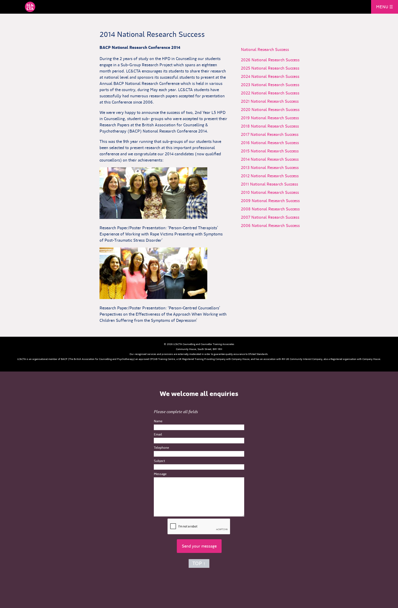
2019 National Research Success (273, 118)
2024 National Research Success (273, 76)
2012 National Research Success (273, 176)
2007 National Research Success (273, 217)
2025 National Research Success (273, 68)
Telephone (161, 447)
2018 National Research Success (273, 126)
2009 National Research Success (273, 200)
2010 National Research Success (273, 192)
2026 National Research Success (273, 60)
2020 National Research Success (273, 109)
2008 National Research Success (273, 209)
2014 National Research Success (273, 159)
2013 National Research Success (273, 167)
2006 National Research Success (273, 225)
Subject (159, 461)
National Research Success (265, 49)
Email (158, 434)
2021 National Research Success (273, 101)
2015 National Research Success (273, 151)
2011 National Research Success (272, 184)
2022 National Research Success (273, 93)
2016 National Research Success (273, 142)
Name (158, 421)
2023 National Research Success (273, 84)
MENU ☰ (384, 7)
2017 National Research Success (272, 134)
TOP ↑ (199, 563)
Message (160, 474)
